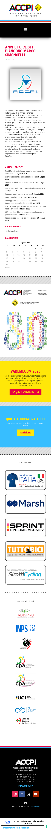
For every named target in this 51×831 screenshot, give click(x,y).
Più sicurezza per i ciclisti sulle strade (20, 218)
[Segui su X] (29, 794)
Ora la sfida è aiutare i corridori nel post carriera (25, 188)
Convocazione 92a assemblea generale (21, 177)
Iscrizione (25, 432)
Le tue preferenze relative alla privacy (28, 822)
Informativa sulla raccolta (16, 827)
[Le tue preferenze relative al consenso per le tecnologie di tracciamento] (46, 826)
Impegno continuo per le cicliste (18, 194)
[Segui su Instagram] (15, 794)
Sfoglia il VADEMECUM (25, 392)
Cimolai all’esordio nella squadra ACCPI (21, 182)
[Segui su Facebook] (22, 794)
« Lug (7, 267)
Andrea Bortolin (35, 806)
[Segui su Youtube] (36, 794)
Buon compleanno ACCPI (15, 197)
